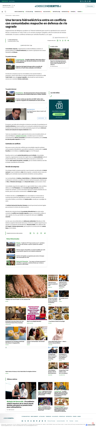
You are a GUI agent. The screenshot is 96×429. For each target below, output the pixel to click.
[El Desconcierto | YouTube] (87, 1)
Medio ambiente (19, 11)
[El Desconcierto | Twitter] (83, 1)
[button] (89, 6)
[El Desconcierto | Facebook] (80, 1)
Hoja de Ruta (46, 11)
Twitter (25, 420)
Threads (42, 421)
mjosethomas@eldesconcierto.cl (6, 425)
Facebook (22, 421)
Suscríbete (59, 114)
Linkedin (33, 421)
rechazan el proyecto (21, 136)
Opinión (73, 11)
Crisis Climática (12, 1)
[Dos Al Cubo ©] (90, 425)
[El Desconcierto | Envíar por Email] (65, 40)
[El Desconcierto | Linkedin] (89, 1)
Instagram (28, 421)
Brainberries (31, 109)
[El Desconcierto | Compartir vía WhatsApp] (63, 40)
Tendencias (37, 11)
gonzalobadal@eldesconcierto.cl (31, 425)
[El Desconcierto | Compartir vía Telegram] (68, 40)
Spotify (36, 421)
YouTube (31, 420)
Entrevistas (65, 11)
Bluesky (45, 421)
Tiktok (39, 421)
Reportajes (56, 11)
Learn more (41, 118)
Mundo (79, 11)
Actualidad (29, 11)
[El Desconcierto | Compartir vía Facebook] (57, 40)
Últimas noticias (26, 416)
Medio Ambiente (16, 15)
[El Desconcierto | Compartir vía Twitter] (60, 40)
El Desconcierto (8, 15)
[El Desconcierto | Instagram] (85, 1)
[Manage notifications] (93, 423)
